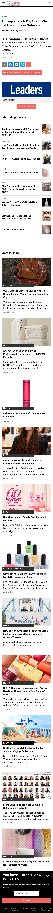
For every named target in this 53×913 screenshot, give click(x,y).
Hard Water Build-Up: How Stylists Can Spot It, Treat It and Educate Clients (20, 146)
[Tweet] (22, 64)
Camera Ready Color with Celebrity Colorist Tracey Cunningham (22, 462)
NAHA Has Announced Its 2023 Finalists (21, 159)
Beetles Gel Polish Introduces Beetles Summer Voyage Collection (23, 750)
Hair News (7, 286)
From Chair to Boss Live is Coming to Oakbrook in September (23, 806)
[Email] (4, 64)
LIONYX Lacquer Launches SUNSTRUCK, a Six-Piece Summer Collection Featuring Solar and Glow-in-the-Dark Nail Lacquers (25, 584)
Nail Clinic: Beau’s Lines (13, 229)
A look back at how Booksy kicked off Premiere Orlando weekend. (23, 643)
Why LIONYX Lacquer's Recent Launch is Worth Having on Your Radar (24, 576)
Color (6, 346)
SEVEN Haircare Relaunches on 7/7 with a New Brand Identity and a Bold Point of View (25, 691)
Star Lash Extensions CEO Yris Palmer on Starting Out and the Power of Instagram (20, 132)
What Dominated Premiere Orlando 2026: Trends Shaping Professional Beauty (19, 189)
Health (4, 169)
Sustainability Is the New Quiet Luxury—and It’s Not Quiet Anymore (26, 863)
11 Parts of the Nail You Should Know (20, 172)
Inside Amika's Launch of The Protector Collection (24, 415)
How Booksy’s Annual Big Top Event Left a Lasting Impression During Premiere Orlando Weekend (25, 634)
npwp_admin (24, 31)
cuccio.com (7, 57)
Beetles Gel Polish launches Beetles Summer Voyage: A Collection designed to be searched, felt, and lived (26, 759)
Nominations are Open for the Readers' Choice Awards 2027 (16, 217)
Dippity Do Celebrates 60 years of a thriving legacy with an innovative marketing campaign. (25, 528)
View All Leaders (26, 106)
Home (4, 17)
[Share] (10, 64)
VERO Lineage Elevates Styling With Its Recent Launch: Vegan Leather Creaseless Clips (25, 294)
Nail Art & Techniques (13, 569)
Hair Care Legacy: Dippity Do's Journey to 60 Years (25, 519)
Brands (4, 125)
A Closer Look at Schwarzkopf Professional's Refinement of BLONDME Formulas (24, 354)
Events (4, 155)
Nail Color (8, 743)
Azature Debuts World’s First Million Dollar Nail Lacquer (19, 203)
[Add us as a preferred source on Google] (28, 64)
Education (5, 142)
